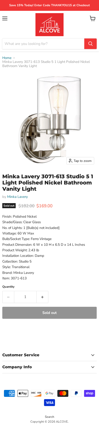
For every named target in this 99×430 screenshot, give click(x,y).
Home (7, 58)
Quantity (8, 287)
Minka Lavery (17, 196)
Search (49, 417)
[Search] (90, 43)
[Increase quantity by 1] (42, 297)
